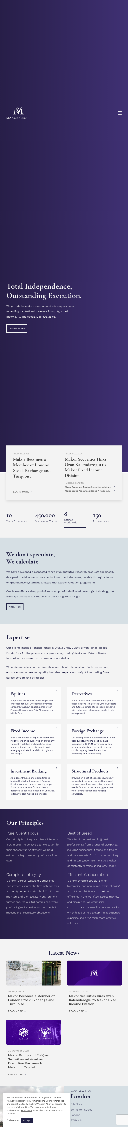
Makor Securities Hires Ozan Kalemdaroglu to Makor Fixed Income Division (85, 467)
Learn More (21, 491)
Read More (26, 1110)
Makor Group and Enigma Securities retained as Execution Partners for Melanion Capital (28, 1061)
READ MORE (15, 1011)
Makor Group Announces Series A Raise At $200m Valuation (95, 491)
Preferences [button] (13, 1120)
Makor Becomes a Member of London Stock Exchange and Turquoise (32, 467)
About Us (15, 607)
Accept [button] (27, 1120)
